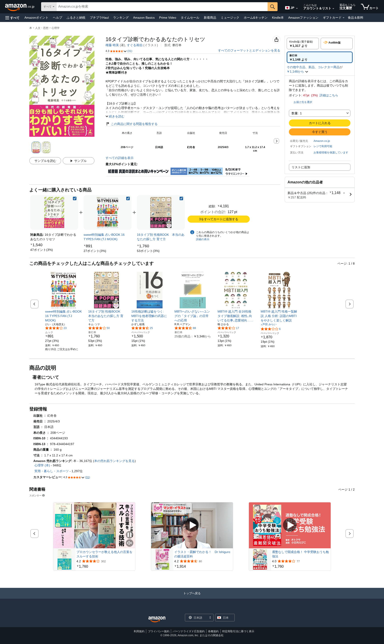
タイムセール (190, 17)
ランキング (121, 17)
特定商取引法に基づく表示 (238, 631)
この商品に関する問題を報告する (134, 124)
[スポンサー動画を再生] (192, 525)
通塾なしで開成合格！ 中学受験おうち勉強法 (300, 554)
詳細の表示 (202, 239)
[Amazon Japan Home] (156, 619)
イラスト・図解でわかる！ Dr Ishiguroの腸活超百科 (202, 554)
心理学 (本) (42, 465)
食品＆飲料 (355, 17)
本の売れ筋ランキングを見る (114, 461)
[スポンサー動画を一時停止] (129, 535)
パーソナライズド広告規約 (189, 631)
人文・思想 (41, 28)
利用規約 (139, 631)
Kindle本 (278, 17)
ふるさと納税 (76, 17)
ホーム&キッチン (256, 17)
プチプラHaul (99, 17)
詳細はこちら (329, 95)
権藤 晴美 (112, 45)
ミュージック (230, 17)
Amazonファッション (303, 17)
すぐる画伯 (134, 45)
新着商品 (210, 17)
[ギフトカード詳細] (343, 17)
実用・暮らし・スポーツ (51, 471)
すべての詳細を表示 (120, 158)
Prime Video (167, 17)
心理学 (56, 28)
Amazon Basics (144, 17)
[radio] (303, 43)
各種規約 (213, 631)
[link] (41, 250)
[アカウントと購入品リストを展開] (333, 8)
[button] (12, 17)
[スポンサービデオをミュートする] (129, 543)
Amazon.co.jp (322, 141)
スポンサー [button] (35, 495)
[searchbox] (162, 6)
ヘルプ (57, 17)
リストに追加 (301, 167)
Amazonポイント (36, 17)
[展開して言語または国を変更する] (297, 8)
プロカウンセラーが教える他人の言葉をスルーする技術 (104, 554)
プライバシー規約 (158, 631)
